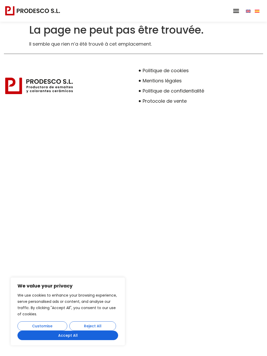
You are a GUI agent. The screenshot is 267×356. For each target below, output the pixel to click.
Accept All (68, 335)
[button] (236, 11)
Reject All (92, 326)
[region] (67, 311)
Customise (42, 326)
